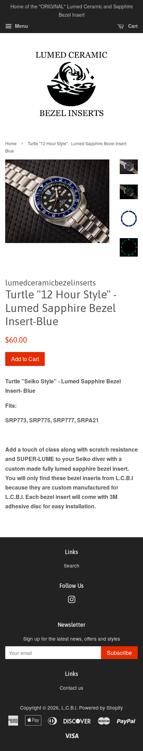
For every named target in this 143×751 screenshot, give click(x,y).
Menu (21, 25)
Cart (132, 25)
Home (11, 143)
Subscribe (119, 653)
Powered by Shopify (101, 707)
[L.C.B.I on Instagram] (71, 600)
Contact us (71, 687)
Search (71, 565)
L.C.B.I (68, 707)
